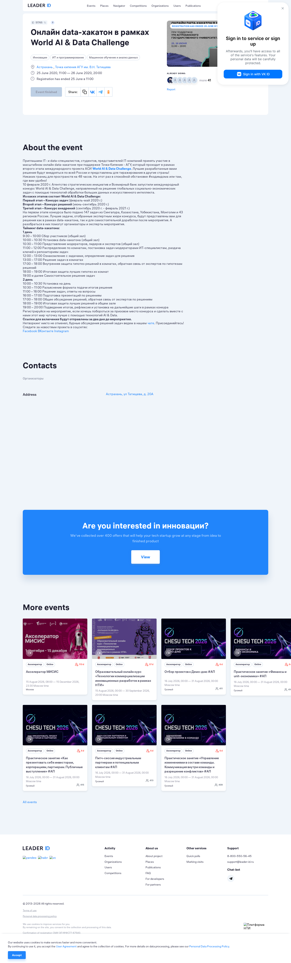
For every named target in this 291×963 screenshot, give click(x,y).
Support (233, 848)
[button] (125, 848)
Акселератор (35, 664)
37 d (151, 664)
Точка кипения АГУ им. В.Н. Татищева (82, 67)
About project (154, 856)
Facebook (30, 331)
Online (50, 664)
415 (82, 784)
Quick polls (193, 856)
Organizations (160, 6)
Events (91, 6)
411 (221, 688)
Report (171, 89)
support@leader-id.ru (240, 862)
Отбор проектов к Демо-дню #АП (190, 672)
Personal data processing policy (40, 916)
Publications (193, 6)
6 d (221, 664)
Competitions (138, 6)
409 (221, 784)
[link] (55, 657)
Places (104, 6)
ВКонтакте (45, 331)
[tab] (125, 848)
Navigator (119, 6)
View (145, 556)
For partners (153, 884)
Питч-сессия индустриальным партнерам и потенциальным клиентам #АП (118, 762)
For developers (155, 879)
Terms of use (30, 910)
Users (177, 6)
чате (150, 323)
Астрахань (45, 67)
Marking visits (195, 862)
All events (30, 802)
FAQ (148, 873)
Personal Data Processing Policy (209, 946)
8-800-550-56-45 (239, 856)
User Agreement (66, 946)
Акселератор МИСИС (42, 672)
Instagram (61, 331)
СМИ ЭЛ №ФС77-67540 (66, 932)
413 (151, 780)
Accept (17, 955)
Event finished (46, 92)
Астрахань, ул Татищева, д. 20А (129, 394)
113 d (81, 664)
